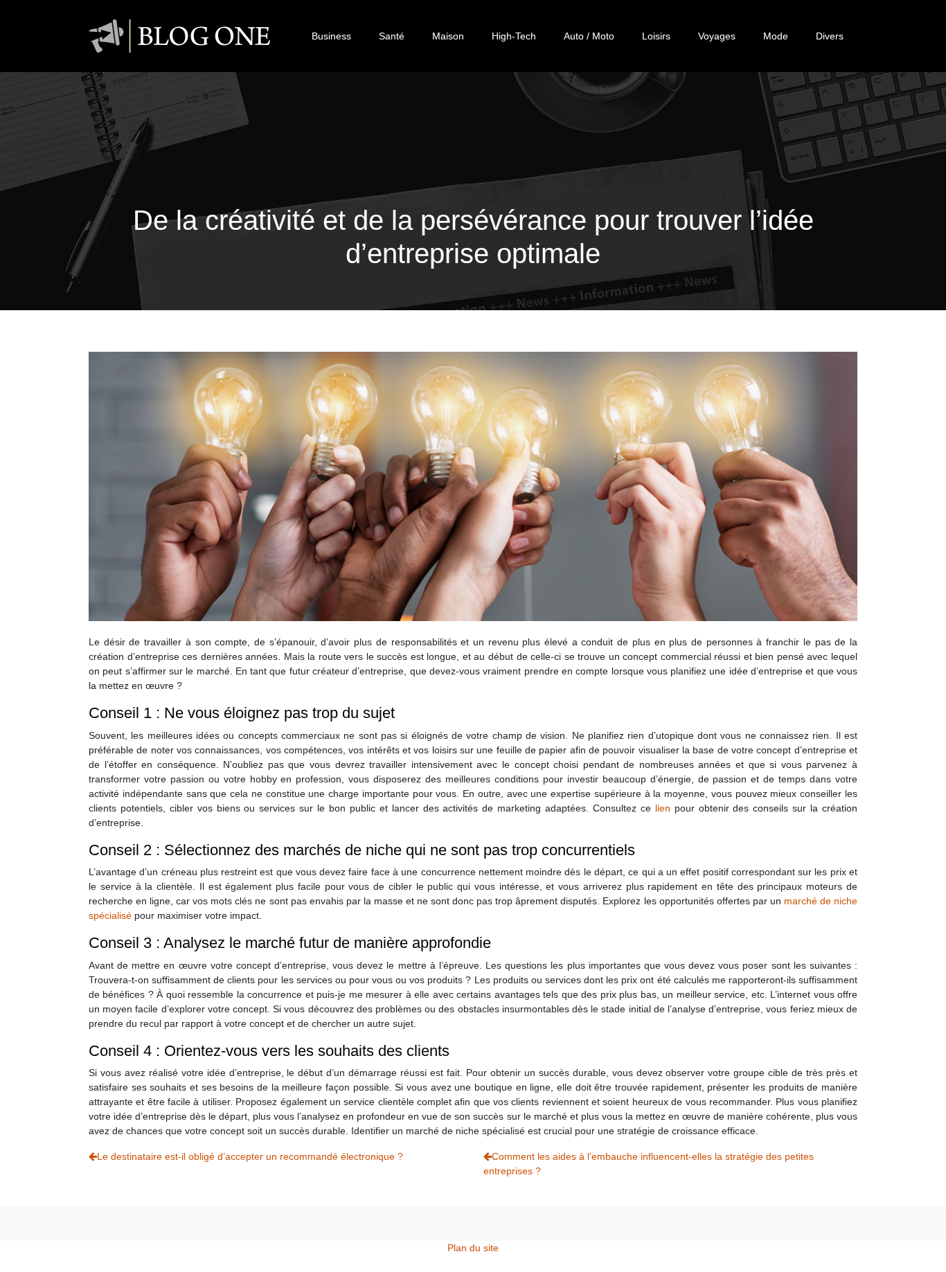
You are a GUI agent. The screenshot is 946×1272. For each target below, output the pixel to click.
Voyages (716, 36)
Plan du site (473, 1247)
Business (331, 36)
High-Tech (514, 36)
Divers (830, 36)
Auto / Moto (589, 36)
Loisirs (656, 36)
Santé (391, 36)
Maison (448, 36)
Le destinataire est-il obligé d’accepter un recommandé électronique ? (250, 1156)
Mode (775, 36)
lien (662, 808)
